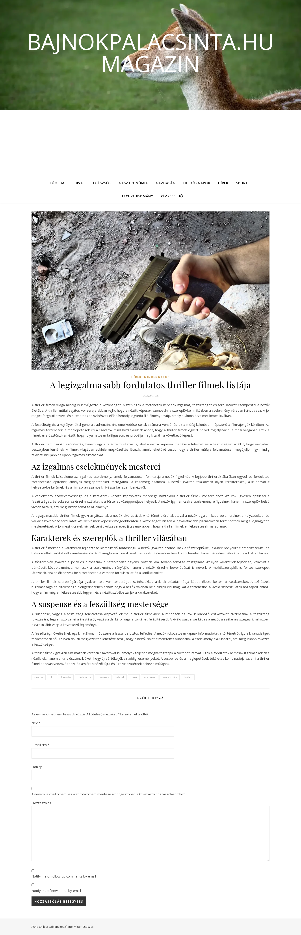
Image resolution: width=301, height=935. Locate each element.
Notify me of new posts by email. (57, 890)
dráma (38, 677)
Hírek (223, 183)
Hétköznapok (196, 183)
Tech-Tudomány (137, 196)
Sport (242, 183)
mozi (134, 677)
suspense (150, 677)
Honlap (37, 767)
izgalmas (103, 677)
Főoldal (58, 183)
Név (36, 723)
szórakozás (169, 677)
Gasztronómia (133, 183)
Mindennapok (157, 377)
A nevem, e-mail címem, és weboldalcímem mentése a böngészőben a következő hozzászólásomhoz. (109, 794)
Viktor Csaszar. (84, 927)
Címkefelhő (172, 196)
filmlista (66, 677)
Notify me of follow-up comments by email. (64, 876)
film (52, 677)
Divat (79, 183)
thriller (188, 677)
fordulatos (84, 677)
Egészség (102, 183)
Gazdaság (165, 183)
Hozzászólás (41, 803)
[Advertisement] (150, 143)
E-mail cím (40, 744)
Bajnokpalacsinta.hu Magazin (150, 52)
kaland (119, 677)
